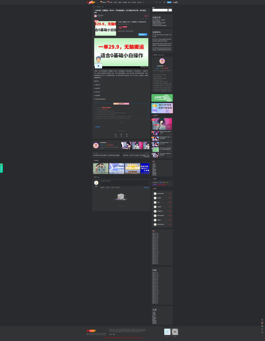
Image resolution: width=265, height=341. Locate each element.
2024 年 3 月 (155, 247)
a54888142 (159, 211)
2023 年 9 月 (155, 255)
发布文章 (139, 2)
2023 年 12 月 (155, 251)
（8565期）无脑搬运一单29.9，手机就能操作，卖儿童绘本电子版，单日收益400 (120, 11)
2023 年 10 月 (155, 254)
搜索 (153, 7)
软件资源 (134, 2)
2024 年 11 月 (155, 236)
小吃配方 (154, 166)
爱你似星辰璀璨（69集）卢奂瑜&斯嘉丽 (165, 137)
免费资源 (155, 184)
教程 (129, 2)
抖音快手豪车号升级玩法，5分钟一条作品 (162, 85)
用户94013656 (160, 215)
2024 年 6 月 (155, 243)
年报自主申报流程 (156, 21)
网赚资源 (103, 2)
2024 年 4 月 (155, 245)
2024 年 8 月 (155, 240)
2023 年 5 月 (155, 260)
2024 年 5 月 (155, 244)
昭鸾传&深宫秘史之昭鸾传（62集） (165, 132)
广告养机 (160, 182)
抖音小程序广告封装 (156, 24)
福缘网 (119, 2)
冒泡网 (115, 2)
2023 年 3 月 (155, 263)
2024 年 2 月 (155, 248)
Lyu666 (159, 198)
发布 (170, 2)
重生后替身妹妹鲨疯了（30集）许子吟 (165, 143)
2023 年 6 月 (155, 259)
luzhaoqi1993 (160, 193)
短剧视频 (125, 2)
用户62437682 (160, 224)
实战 (164, 182)
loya (158, 202)
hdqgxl (159, 220)
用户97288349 (155, 48)
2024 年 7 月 (155, 241)
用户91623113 (155, 39)
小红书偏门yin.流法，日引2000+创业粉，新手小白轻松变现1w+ (163, 87)
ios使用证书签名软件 (162, 184)
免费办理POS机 (155, 43)
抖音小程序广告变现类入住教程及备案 (165, 154)
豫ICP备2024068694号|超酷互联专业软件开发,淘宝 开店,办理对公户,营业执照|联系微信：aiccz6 (123, 337)
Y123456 (154, 34)
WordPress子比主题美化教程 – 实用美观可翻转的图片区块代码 (165, 149)
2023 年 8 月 (155, 256)
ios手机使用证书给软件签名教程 (159, 25)
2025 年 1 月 (155, 233)
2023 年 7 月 (155, 258)
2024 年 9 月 (155, 238)
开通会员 (176, 2)
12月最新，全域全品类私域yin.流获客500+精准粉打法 (163, 89)
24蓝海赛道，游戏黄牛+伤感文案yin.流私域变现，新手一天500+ (163, 83)
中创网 (110, 2)
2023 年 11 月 (155, 252)
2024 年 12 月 (155, 234)
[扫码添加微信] (262, 326)
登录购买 (143, 34)
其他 (167, 182)
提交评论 (146, 187)
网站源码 (154, 172)
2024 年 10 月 (155, 237)
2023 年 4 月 (155, 262)
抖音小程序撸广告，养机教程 (158, 20)
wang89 (159, 206)
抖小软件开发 (100, 15)
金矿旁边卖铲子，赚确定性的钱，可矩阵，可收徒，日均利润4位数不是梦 (163, 90)
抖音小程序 (155, 182)
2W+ (102, 145)
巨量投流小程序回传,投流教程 (158, 22)
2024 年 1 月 (155, 249)
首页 (94, 6)
